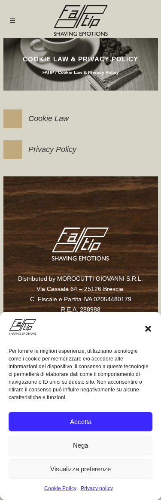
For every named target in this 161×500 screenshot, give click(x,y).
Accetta (80, 421)
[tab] (80, 118)
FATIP (48, 72)
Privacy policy (97, 488)
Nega (80, 445)
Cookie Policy (60, 488)
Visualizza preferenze (80, 469)
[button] (148, 328)
